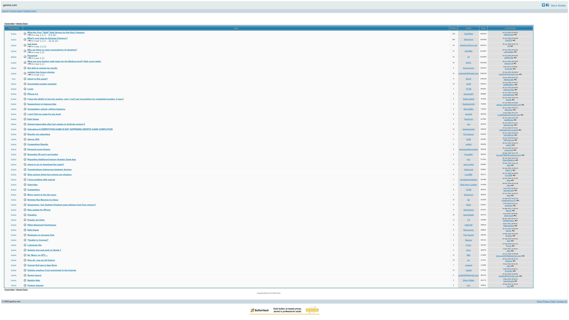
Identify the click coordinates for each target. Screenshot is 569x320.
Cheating (32, 215)
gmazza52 (468, 94)
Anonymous (468, 68)
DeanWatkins (509, 160)
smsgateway (509, 94)
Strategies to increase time (40, 235)
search (5, 11)
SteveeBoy (468, 109)
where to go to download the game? (45, 164)
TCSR (468, 89)
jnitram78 (508, 63)
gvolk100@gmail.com (468, 275)
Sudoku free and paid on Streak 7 (44, 250)
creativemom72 (508, 200)
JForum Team (276, 293)
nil (468, 57)
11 (53, 40)
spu (468, 124)
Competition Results (37, 144)
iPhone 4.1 (32, 94)
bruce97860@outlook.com (508, 155)
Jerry (468, 250)
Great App (32, 184)
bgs (468, 159)
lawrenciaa (509, 125)
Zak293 (508, 40)
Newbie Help (33, 280)
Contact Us (562, 301)
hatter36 (469, 225)
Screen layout (34, 275)
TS (468, 220)
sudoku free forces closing (41, 72)
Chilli (468, 139)
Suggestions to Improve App (41, 104)
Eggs (13, 79)
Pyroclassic (468, 134)
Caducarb (468, 169)
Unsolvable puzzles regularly (42, 84)
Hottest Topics (22, 23)
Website (13, 57)
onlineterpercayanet (508, 130)
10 (54, 35)
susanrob (508, 150)
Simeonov (468, 39)
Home (539, 301)
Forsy (468, 245)
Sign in (554, 5)
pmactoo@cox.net (468, 45)
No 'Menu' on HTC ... (37, 255)
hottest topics (30, 11)
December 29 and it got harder (42, 154)
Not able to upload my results (42, 68)
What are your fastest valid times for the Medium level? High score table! (64, 61)
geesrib (468, 114)
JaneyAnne (468, 210)
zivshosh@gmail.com (468, 73)
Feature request (35, 285)
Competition (33, 189)
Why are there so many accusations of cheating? (52, 50)
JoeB (468, 84)
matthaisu (508, 120)
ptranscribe (509, 89)
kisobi (508, 100)
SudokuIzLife (468, 104)
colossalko (509, 52)
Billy (468, 255)
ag (468, 260)
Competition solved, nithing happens (46, 109)
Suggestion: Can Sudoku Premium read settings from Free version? (61, 205)
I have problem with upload (41, 179)
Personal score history (38, 149)
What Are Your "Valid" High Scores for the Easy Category (56, 32)
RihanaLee (509, 140)
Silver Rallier (468, 280)
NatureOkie (508, 225)
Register (562, 5)
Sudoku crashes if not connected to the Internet (51, 270)
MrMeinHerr (508, 220)
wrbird (468, 144)
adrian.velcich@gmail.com (508, 105)
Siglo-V (508, 170)
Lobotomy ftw (34, 245)
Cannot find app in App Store (42, 265)
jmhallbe (469, 51)
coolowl (468, 265)
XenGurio (468, 119)
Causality (468, 154)
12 (56, 40)
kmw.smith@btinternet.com (508, 256)
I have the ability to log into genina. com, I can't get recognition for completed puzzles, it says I (75, 99)
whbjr (468, 205)
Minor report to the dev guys (41, 194)
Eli (509, 46)
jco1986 (468, 174)
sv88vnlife (508, 57)
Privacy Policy (549, 301)
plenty (509, 230)
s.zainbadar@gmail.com (508, 115)
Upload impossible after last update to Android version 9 (56, 124)
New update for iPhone (39, 210)
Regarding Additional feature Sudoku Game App (51, 159)
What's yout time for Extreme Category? (47, 38)
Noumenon (468, 230)
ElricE (468, 79)
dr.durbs (509, 69)
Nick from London (468, 184)
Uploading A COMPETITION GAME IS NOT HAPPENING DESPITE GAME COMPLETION (70, 129)
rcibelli (468, 270)
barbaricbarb (469, 129)
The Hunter (468, 235)
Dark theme (33, 119)
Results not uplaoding (38, 134)
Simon (509, 210)
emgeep (509, 205)
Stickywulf (508, 215)
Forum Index (10, 23)
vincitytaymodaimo (468, 179)
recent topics (16, 11)
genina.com (10, 5)
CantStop (468, 33)
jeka (509, 165)
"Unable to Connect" (37, 240)
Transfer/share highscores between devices (49, 169)
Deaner (468, 240)
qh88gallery (508, 84)
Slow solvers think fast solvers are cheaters (49, 174)
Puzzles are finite (36, 220)
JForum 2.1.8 (267, 293)
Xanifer (508, 236)
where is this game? (37, 79)
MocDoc (509, 110)
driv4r (468, 62)
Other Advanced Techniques (41, 225)
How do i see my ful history (41, 260)
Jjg (468, 200)
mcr (468, 285)
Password (32, 55)
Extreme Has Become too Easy (42, 200)
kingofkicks (509, 135)
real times (32, 44)
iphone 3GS (33, 139)
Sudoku (13, 34)
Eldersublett (468, 99)
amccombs (468, 164)
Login (30, 89)
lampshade (509, 190)
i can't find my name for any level (44, 114)
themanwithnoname (468, 149)
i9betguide (509, 34)
